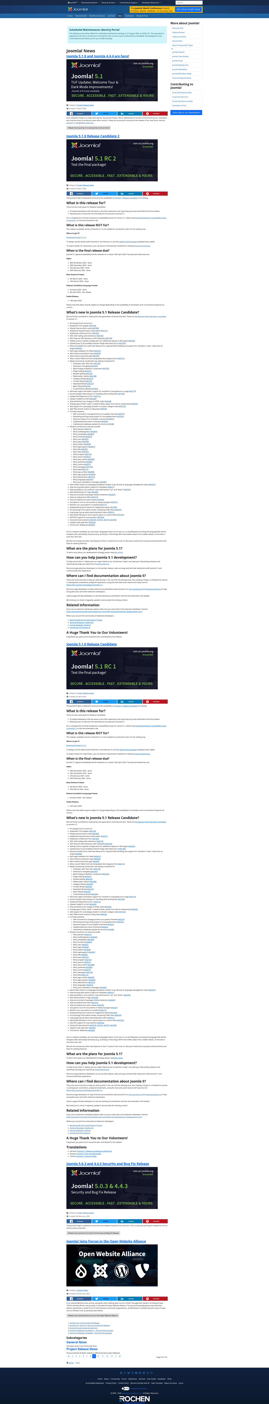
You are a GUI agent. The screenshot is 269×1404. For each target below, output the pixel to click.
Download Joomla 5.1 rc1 (76, 745)
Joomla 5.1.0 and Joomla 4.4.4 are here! (97, 56)
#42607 (112, 494)
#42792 (88, 454)
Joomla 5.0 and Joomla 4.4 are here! (84, 1328)
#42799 (93, 326)
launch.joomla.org (142, 246)
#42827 (92, 447)
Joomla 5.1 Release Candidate (126, 706)
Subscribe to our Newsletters (186, 112)
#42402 (96, 356)
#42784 (113, 520)
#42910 (91, 477)
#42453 (94, 366)
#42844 (104, 421)
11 (103, 1356)
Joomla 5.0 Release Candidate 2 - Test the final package (91, 1330)
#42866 (91, 434)
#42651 (111, 487)
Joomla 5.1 (70, 123)
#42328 (87, 386)
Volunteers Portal (179, 105)
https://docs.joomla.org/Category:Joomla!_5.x (84, 585)
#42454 (95, 389)
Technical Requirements (181, 78)
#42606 (134, 404)
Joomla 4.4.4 (88, 123)
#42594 (120, 416)
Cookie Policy (123, 1383)
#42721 (97, 396)
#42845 (94, 431)
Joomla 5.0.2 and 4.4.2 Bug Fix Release (85, 1323)
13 (112, 1356)
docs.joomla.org (135, 589)
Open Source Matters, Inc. (132, 1393)
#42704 (109, 338)
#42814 (87, 457)
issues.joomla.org (102, 564)
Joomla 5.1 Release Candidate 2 (126, 198)
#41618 (122, 406)
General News (82, 1290)
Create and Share (179, 37)
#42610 (152, 484)
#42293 (90, 379)
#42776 (106, 520)
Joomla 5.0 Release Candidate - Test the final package (91, 1333)
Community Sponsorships (182, 101)
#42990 (85, 442)
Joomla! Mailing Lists (180, 65)
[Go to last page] (120, 1356)
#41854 (101, 517)
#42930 (93, 399)
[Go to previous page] (73, 1356)
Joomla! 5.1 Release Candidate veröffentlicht (94, 1151)
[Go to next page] (116, 1356)
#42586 (95, 492)
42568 (111, 424)
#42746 (97, 363)
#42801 (84, 449)
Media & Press (142, 16)
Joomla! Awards (178, 52)
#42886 (91, 459)
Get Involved (177, 41)
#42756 (93, 520)
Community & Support (129, 2)
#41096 (121, 394)
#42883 (89, 462)
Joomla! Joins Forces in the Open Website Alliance (106, 1241)
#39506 (103, 409)
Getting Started (178, 32)
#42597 (121, 414)
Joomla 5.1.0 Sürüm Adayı (86, 1156)
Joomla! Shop (177, 61)
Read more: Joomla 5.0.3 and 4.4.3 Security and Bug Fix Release (94, 1233)
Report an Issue (170, 1383)
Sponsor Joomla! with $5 (140, 1383)
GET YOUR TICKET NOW (188, 9)
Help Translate (157, 1383)
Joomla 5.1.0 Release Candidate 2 (92, 136)
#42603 (92, 522)
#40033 (118, 510)
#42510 (121, 358)
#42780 (122, 343)
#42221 (104, 331)
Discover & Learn (108, 2)
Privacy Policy (111, 1383)
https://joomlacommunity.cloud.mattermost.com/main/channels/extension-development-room (104, 611)
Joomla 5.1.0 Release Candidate (91, 644)
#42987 (103, 482)
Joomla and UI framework (80, 627)
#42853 (88, 436)
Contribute (129, 16)
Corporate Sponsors (180, 97)
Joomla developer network (80, 625)
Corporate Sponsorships (182, 92)
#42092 (101, 500)
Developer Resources (150, 2)
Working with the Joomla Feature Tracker (86, 620)
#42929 (90, 479)
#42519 (95, 497)
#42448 (108, 401)
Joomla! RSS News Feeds (181, 73)
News (120, 16)
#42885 (91, 525)
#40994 (78, 348)
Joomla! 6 (111, 16)
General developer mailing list (82, 622)
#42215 (85, 469)
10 (98, 1356)
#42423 (89, 373)
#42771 (103, 505)
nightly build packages (128, 241)
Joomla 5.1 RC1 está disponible (89, 1154)
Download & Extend (89, 2)
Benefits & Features (97, 16)
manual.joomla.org (153, 589)
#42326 (89, 381)
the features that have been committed (150, 316)
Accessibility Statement (95, 1383)
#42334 (127, 489)
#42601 (111, 419)
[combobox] (189, 3)
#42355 (106, 368)
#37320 (120, 515)
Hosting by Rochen (134, 1403)
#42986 (95, 328)
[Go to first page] (68, 1356)
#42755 (100, 520)
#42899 (92, 474)
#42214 (88, 429)
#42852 (85, 439)
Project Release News (85, 105)
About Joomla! (81, 16)
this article (118, 552)
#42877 (87, 464)
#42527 (114, 502)
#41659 (95, 333)
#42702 (100, 336)
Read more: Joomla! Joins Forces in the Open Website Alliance (93, 1315)
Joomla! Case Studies (180, 56)
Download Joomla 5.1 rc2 (76, 237)
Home (70, 16)
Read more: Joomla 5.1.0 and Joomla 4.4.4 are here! (89, 128)
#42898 (91, 472)
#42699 (97, 353)
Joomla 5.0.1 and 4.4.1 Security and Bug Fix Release (90, 1325)
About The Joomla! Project (182, 45)
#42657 (97, 351)
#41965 (113, 507)
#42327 (90, 384)
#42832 (132, 341)
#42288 (93, 376)
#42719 (132, 391)
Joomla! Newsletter (179, 69)
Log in (181, 1383)
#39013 (111, 512)
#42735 (89, 467)
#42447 (88, 371)
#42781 (85, 452)
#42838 (87, 444)
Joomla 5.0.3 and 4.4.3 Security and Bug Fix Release (107, 1163)
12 (107, 1356)
